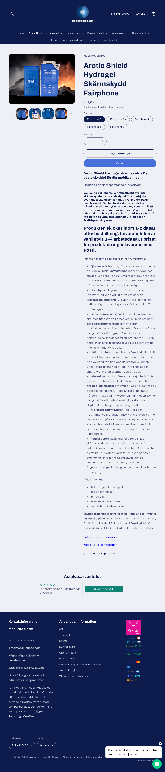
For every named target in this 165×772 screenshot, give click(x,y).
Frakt (101, 107)
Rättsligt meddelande (146, 760)
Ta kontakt (65, 635)
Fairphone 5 (94, 127)
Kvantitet (89, 134)
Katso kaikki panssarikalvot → (103, 537)
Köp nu (120, 163)
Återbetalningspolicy (73, 757)
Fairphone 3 (94, 119)
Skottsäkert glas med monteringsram (80, 664)
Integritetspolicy (94, 757)
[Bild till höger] (71, 113)
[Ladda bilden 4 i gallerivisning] (61, 113)
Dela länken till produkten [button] (101, 553)
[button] (12, 14)
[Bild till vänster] (12, 113)
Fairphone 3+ (118, 119)
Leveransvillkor (67, 647)
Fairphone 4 (142, 119)
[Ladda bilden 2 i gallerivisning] (35, 113)
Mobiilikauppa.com (30, 757)
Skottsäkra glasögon (71, 670)
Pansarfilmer (66, 658)
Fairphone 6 (117, 127)
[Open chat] (157, 764)
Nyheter (63, 641)
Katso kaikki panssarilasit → (102, 544)
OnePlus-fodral (68, 653)
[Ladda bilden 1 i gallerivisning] (22, 113)
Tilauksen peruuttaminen (73, 676)
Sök (61, 629)
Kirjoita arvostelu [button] (103, 589)
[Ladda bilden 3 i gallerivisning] (48, 113)
